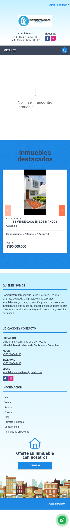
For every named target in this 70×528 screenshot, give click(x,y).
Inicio (7, 397)
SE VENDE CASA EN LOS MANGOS (35, 221)
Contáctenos (11, 426)
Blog (7, 417)
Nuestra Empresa (14, 421)
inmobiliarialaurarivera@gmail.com (22, 372)
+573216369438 (28, 36)
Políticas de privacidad (16, 431)
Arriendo (9, 407)
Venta (7, 402)
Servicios (9, 412)
